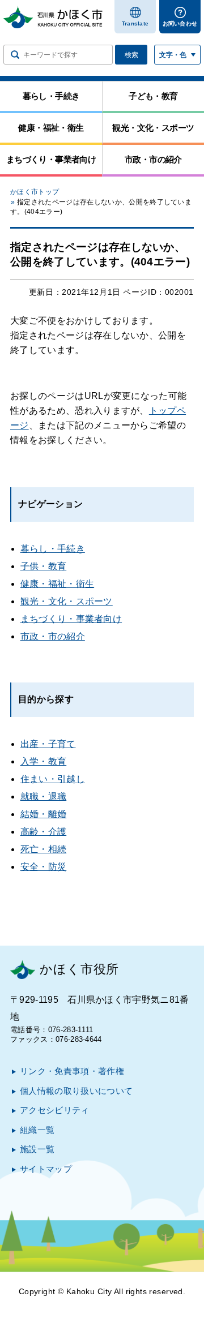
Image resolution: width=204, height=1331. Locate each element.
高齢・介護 (43, 831)
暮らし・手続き (52, 548)
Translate (135, 23)
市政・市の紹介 (52, 636)
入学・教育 (43, 761)
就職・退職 (43, 796)
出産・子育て (48, 744)
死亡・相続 (43, 849)
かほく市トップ (34, 192)
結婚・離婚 (43, 814)
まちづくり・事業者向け (71, 619)
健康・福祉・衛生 (57, 584)
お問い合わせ (180, 23)
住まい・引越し (52, 779)
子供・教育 (43, 566)
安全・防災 (43, 866)
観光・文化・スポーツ (66, 601)
